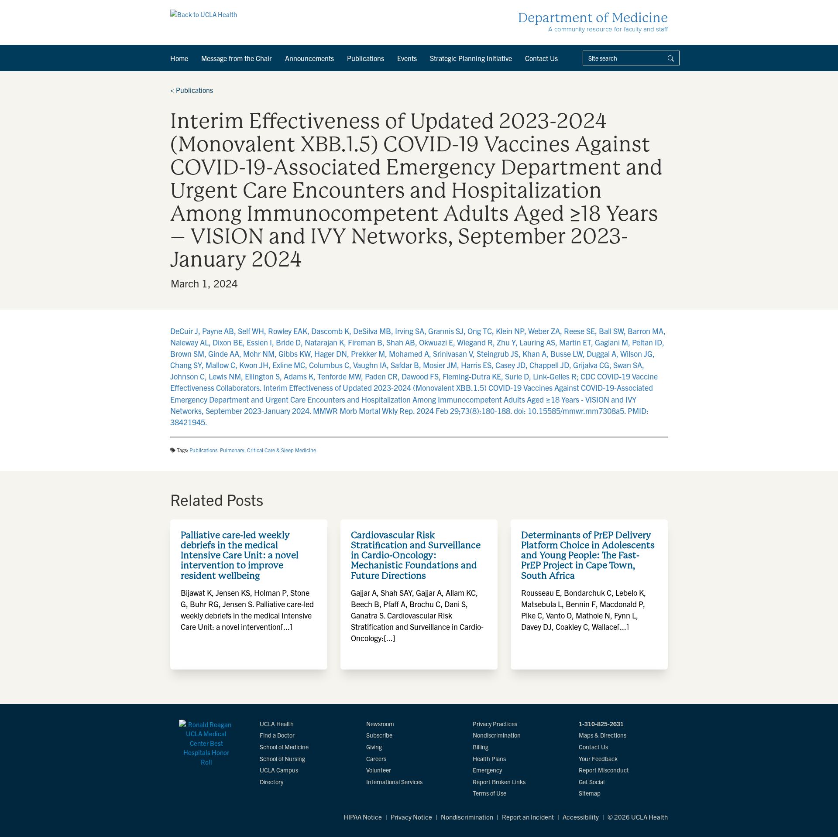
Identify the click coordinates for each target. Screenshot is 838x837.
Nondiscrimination (497, 735)
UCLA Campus (279, 770)
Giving (374, 747)
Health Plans (489, 758)
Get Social (591, 782)
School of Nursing (282, 758)
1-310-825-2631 (601, 724)
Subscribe (379, 735)
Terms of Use (489, 793)
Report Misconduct (604, 770)
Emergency (487, 770)
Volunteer (378, 770)
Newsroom (380, 724)
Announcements (309, 58)
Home (179, 58)
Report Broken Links (499, 782)
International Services (394, 782)
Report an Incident (528, 817)
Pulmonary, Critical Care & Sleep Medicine (268, 450)
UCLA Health (277, 724)
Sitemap (590, 793)
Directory (271, 782)
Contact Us (541, 58)
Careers (376, 758)
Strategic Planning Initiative (471, 58)
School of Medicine (284, 747)
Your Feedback (598, 758)
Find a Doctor (277, 735)
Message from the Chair (236, 58)
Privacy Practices (495, 724)
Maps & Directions (602, 735)
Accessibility (581, 817)
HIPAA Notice (362, 817)
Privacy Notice (411, 817)
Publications (365, 58)
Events (407, 58)
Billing (480, 747)
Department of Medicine (593, 17)
